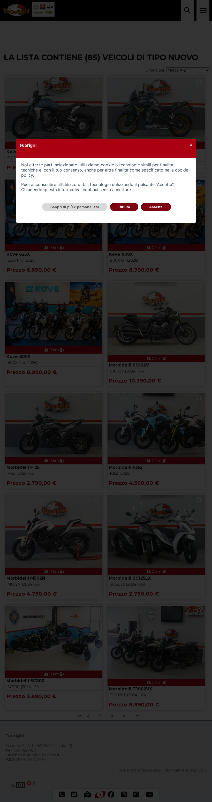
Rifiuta (124, 207)
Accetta (156, 207)
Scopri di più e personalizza (74, 207)
